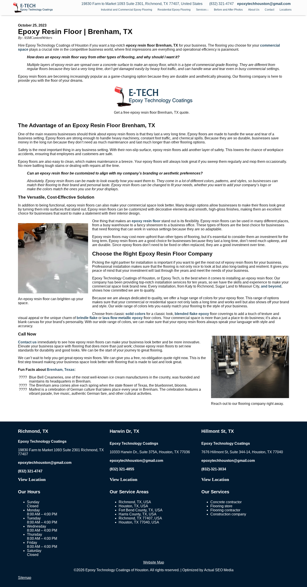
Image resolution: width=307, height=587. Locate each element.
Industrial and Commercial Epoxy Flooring (126, 9)
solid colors (135, 314)
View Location (32, 479)
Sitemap (24, 578)
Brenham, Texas (60, 370)
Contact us (27, 342)
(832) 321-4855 (122, 469)
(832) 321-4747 (30, 471)
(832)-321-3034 (213, 469)
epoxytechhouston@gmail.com (264, 4)
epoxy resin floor (146, 221)
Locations (285, 9)
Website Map (153, 562)
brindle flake (87, 318)
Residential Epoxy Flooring (174, 9)
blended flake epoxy (192, 314)
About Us (253, 9)
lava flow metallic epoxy (122, 318)
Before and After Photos (228, 9)
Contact (269, 9)
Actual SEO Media (219, 570)
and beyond (271, 286)
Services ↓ (202, 9)
